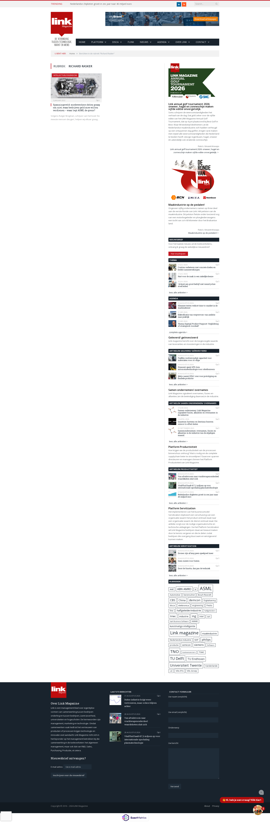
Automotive (175, 595)
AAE (172, 589)
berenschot (189, 595)
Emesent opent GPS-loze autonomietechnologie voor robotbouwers (196, 368)
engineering (197, 605)
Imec (173, 616)
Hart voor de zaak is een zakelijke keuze (196, 276)
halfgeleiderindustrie (189, 610)
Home (82, 42)
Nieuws (144, 42)
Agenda (161, 42)
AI (195, 589)
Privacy (215, 806)
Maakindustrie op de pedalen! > (203, 232)
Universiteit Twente (186, 665)
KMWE (195, 621)
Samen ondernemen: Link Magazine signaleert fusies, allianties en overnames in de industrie (198, 412)
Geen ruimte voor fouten (188, 561)
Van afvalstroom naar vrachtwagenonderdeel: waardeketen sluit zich (198, 477)
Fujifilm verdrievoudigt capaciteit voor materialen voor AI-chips (195, 359)
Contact (201, 42)
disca (172, 605)
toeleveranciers (188, 652)
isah (208, 616)
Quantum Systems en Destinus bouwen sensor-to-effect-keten (195, 423)
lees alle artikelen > (178, 292)
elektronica (183, 605)
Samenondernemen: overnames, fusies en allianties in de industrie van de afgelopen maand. (197, 433)
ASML (206, 588)
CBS (172, 600)
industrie (183, 616)
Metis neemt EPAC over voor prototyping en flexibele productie (197, 377)
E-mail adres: (57, 766)
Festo (209, 605)
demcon (194, 600)
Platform (97, 42)
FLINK (131, 42)
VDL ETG (180, 670)
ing (194, 616)
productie (174, 645)
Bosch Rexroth (204, 595)
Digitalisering (210, 600)
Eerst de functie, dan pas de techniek (194, 568)
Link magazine (184, 633)
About (207, 806)
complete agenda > (178, 332)
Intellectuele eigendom (65, 75)
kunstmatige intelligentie (182, 626)
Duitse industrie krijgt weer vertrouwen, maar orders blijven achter (140, 703)
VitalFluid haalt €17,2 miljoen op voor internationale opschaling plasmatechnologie (198, 486)
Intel (202, 616)
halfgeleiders (209, 611)
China (182, 600)
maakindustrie (209, 633)
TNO (174, 651)
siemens (199, 645)
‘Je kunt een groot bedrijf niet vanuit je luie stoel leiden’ (196, 285)
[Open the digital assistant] (258, 810)
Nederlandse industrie (180, 640)
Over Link (181, 42)
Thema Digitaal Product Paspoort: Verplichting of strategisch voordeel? (198, 325)
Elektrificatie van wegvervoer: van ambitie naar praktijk (196, 316)
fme (171, 610)
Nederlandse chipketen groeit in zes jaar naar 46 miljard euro (101, 4)
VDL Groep (192, 670)
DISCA (115, 42)
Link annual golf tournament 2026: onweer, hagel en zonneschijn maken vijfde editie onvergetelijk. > (194, 151)
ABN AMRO (184, 589)
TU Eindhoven (196, 659)
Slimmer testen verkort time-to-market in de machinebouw (198, 307)
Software (210, 645)
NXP (196, 639)
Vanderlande (211, 666)
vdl (171, 671)
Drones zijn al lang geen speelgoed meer (195, 553)
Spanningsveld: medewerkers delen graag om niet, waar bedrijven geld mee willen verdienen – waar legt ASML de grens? (76, 107)
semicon (186, 644)
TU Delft (177, 658)
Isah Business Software (179, 621)
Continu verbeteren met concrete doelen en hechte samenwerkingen (196, 268)
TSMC (201, 652)
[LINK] (62, 26)
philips (206, 639)
